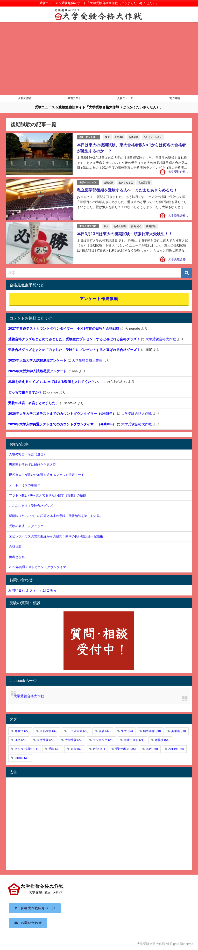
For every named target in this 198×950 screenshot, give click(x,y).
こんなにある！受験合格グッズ (31, 505)
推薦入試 (136, 226)
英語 (105, 731)
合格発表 (133, 137)
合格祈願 (15, 546)
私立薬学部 (144, 182)
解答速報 (152, 731)
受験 (54, 748)
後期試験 (108, 182)
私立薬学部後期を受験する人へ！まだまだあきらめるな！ (127, 190)
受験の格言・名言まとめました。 (33, 403)
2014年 (119, 137)
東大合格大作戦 (87, 226)
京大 (77, 748)
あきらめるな (126, 182)
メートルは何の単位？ (24, 485)
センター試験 (26, 748)
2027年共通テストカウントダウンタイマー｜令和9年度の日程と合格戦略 (63, 328)
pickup (22, 757)
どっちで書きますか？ (25, 392)
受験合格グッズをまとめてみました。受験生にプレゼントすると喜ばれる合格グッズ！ (74, 339)
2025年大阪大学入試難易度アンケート (37, 360)
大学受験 (74, 740)
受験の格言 (125, 748)
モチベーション (87, 182)
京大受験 (46, 740)
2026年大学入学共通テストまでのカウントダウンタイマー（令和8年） (62, 413)
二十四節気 (78, 731)
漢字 (21, 740)
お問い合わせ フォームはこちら (32, 590)
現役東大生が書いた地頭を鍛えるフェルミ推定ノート (46, 474)
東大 (107, 137)
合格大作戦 (24, 98)
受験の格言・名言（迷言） (28, 454)
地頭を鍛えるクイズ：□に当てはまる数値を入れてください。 (54, 381)
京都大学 (48, 731)
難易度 (162, 740)
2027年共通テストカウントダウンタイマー (39, 567)
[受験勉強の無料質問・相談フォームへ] (99, 640)
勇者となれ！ (18, 556)
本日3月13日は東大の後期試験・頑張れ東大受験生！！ (124, 234)
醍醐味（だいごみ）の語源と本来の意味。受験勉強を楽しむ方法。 (56, 515)
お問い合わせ (30, 922)
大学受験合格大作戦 (181, 171)
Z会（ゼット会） (88, 137)
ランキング (103, 740)
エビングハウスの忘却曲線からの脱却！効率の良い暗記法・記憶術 (56, 536)
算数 (152, 748)
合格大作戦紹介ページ (36, 908)
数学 (99, 748)
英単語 (178, 731)
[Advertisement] (99, 58)
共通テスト (74, 98)
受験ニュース (125, 98)
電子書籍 (174, 98)
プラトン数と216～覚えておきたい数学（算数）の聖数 (47, 495)
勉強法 (22, 731)
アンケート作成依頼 (99, 298)
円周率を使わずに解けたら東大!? (32, 464)
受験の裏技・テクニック (26, 526)
